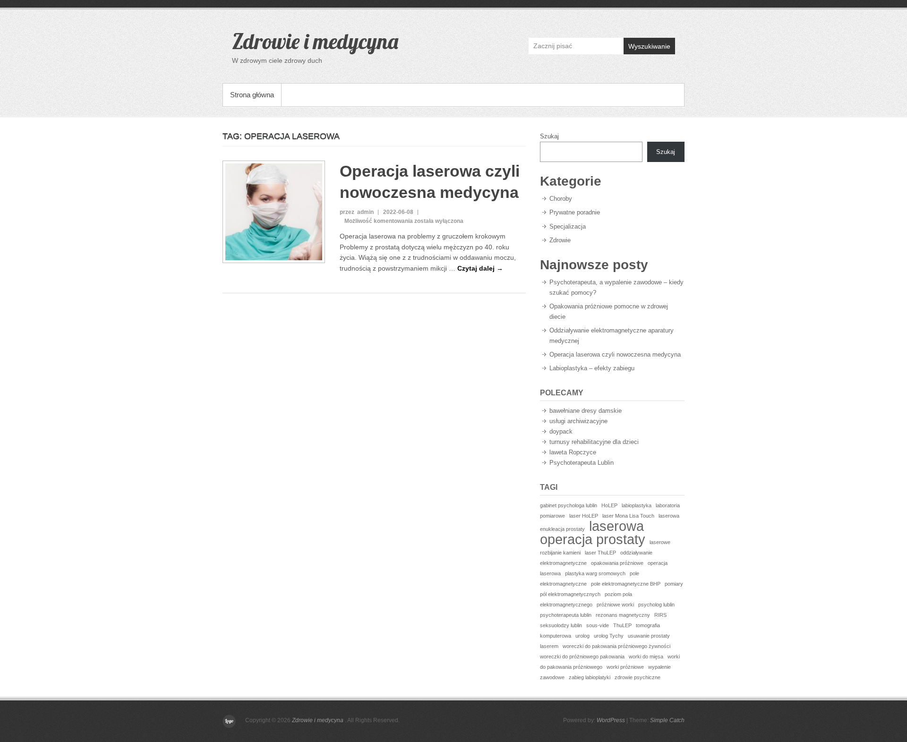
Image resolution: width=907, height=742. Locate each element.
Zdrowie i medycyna (315, 41)
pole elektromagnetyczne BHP (625, 584)
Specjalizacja (567, 226)
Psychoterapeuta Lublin (581, 462)
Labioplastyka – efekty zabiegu (591, 368)
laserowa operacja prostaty (592, 532)
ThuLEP (622, 625)
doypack (561, 431)
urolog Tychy (609, 636)
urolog (582, 636)
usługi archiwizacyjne (578, 421)
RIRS (660, 615)
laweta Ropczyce (572, 452)
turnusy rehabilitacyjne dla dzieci (594, 441)
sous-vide (597, 625)
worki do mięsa (646, 656)
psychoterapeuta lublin (565, 615)
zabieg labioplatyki (589, 677)
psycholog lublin (656, 604)
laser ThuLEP (600, 552)
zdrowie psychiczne (637, 677)
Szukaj (549, 136)
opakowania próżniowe (617, 563)
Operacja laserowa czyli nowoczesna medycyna (615, 354)
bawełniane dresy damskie (585, 410)
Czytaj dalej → (480, 268)
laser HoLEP (583, 516)
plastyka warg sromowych (595, 573)
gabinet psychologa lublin (568, 505)
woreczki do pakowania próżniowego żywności (616, 646)
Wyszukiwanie (649, 46)
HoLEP (609, 505)
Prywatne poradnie (574, 212)
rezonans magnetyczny (623, 615)
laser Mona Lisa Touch (628, 516)
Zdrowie (560, 240)
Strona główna (252, 95)
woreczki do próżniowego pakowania (582, 656)
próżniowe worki (615, 604)
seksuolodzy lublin (561, 625)
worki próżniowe (625, 667)
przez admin (357, 212)
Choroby (560, 198)
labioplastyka (636, 505)
